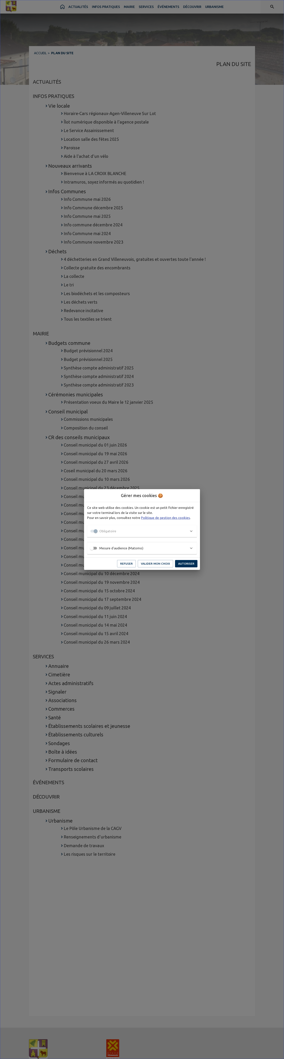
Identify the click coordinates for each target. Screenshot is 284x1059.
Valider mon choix (155, 563)
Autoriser (186, 563)
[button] (142, 531)
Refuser (126, 563)
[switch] (91, 548)
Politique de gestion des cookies (165, 518)
